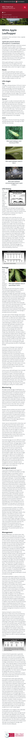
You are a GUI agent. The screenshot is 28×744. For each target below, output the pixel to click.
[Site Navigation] (3, 1)
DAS (5, 12)
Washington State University (14, 1)
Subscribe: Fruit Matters (11, 17)
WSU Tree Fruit (7, 7)
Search (25, 7)
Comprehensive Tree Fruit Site (8, 8)
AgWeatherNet (8, 14)
